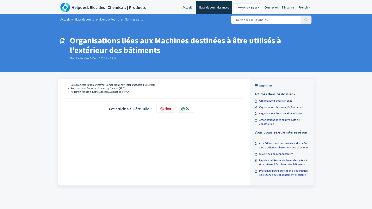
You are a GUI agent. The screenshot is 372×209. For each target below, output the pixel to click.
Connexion (271, 7)
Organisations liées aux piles (275, 100)
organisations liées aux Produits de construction (279, 122)
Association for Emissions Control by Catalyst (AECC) (98, 88)
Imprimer (265, 85)
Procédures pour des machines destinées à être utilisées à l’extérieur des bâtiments (283, 145)
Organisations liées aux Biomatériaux (280, 113)
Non (168, 108)
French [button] (303, 7)
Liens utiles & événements (117, 19)
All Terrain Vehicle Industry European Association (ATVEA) (100, 91)
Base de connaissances (214, 7)
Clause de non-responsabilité (276, 154)
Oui (187, 108)
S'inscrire (288, 7)
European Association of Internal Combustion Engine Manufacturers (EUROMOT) (113, 85)
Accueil (187, 7)
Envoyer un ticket (247, 8)
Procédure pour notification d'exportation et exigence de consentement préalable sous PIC (283, 173)
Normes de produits (138, 19)
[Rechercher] (306, 19)
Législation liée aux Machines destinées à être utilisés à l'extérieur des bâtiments (283, 162)
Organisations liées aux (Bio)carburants (282, 107)
